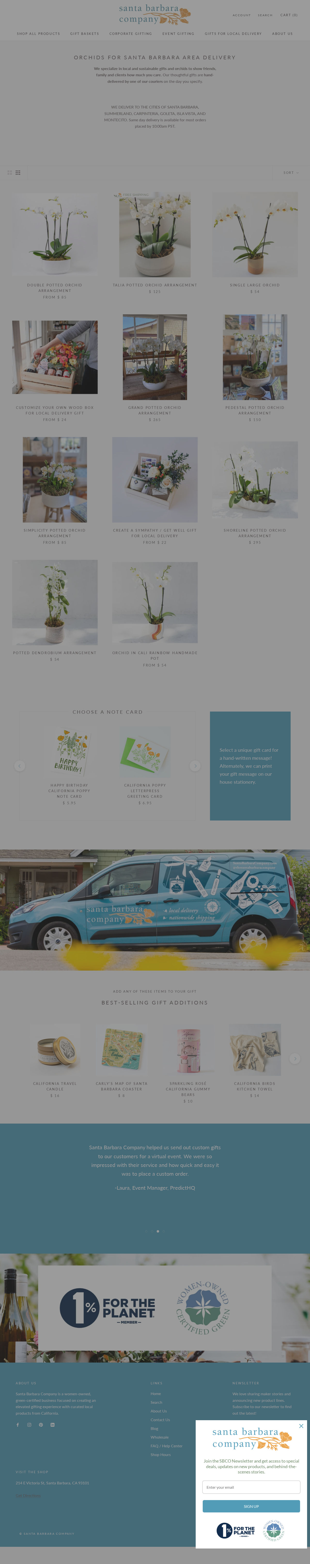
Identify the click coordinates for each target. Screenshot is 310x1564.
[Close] (301, 1426)
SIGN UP (251, 1506)
